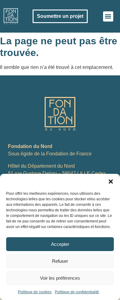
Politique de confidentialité (77, 292)
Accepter (60, 244)
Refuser (60, 261)
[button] (111, 181)
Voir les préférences (60, 278)
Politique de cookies (35, 292)
